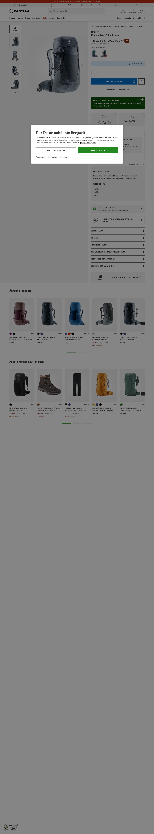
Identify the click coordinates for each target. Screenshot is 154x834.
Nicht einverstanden (56, 150)
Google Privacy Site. (88, 143)
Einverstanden (98, 150)
